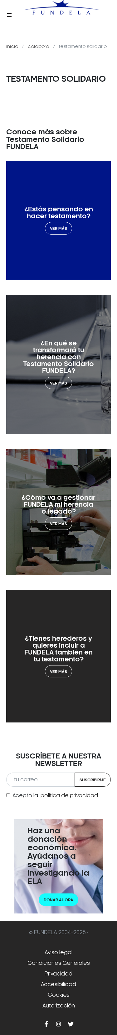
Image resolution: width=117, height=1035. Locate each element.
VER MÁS (58, 228)
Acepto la (55, 795)
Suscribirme (93, 780)
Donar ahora (58, 900)
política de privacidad (69, 795)
